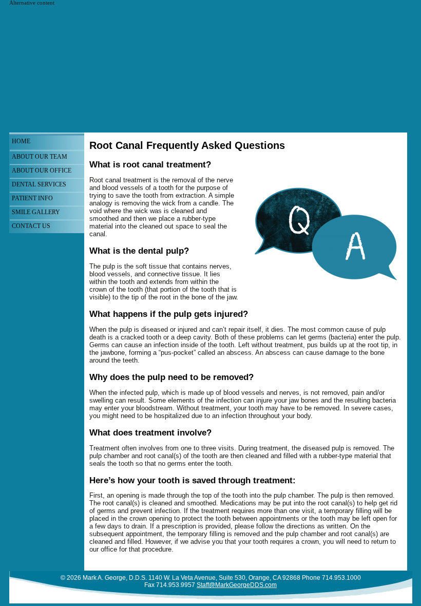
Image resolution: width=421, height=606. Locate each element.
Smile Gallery (36, 212)
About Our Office (41, 170)
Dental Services (39, 184)
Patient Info (32, 198)
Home (21, 141)
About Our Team (39, 156)
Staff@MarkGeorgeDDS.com (237, 585)
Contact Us (31, 226)
